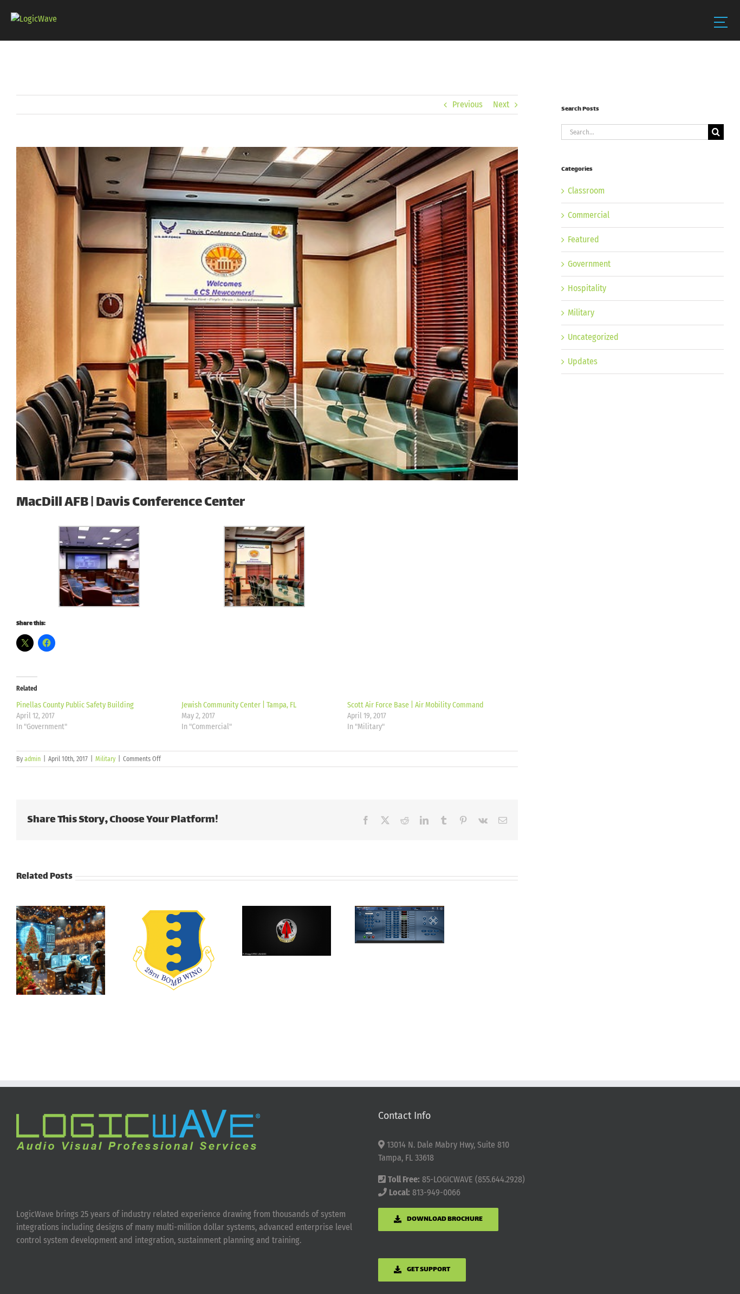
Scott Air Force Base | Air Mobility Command (415, 705)
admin (32, 759)
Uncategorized (593, 337)
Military (105, 759)
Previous (467, 104)
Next (501, 104)
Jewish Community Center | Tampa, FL (238, 705)
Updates (583, 361)
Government (589, 264)
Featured (583, 239)
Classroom (586, 190)
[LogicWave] (34, 19)
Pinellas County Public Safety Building (75, 705)
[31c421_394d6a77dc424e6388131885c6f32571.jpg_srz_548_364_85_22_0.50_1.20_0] (267, 313)
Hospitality (587, 288)
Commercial (588, 215)
